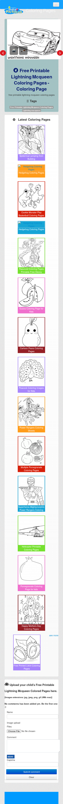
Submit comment (31, 771)
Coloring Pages (41, 10)
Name (10, 712)
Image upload (13, 722)
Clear (31, 777)
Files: (9, 726)
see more (53, 635)
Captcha (11, 759)
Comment (11, 737)
